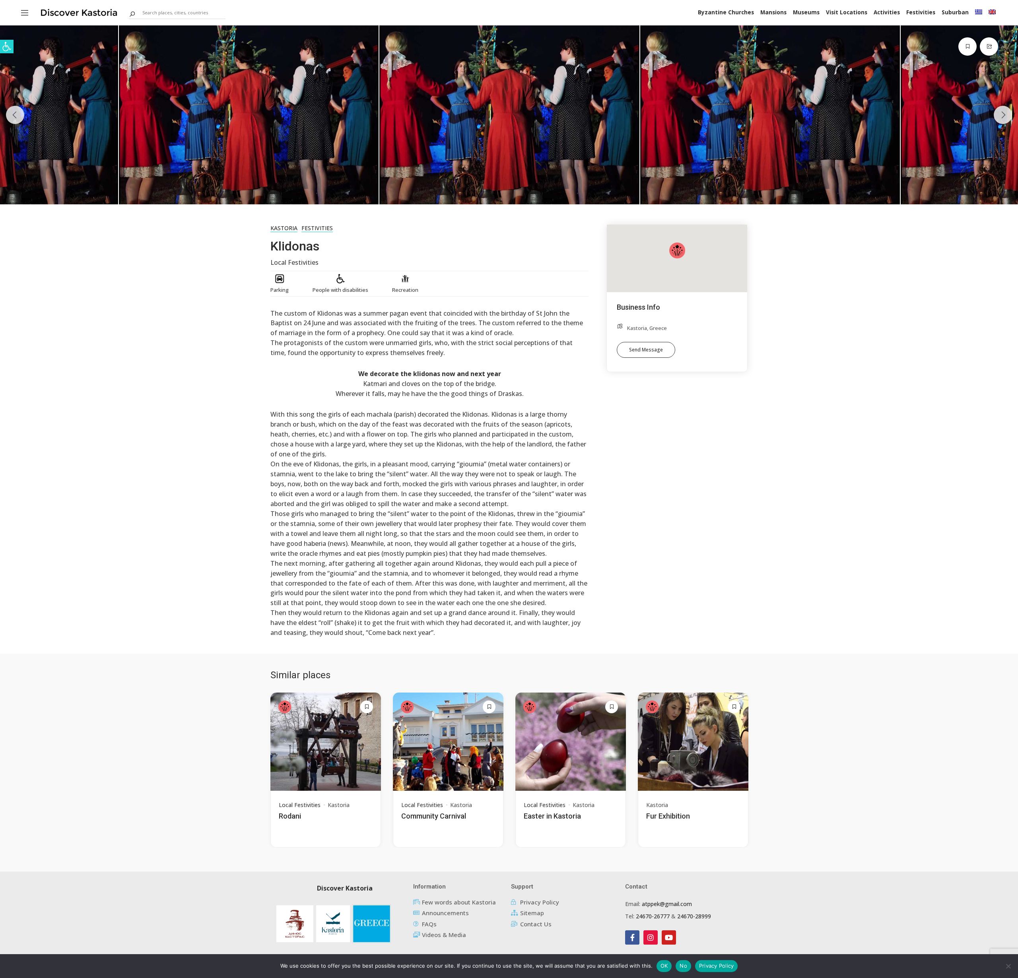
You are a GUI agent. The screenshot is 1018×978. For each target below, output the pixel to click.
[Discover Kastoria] (79, 12)
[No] (1008, 966)
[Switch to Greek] (979, 12)
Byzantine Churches (726, 12)
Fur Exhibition (668, 816)
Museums (806, 12)
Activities (887, 12)
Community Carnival (433, 816)
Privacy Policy (716, 965)
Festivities (920, 12)
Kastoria (283, 228)
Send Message (646, 349)
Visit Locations (846, 12)
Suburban (955, 12)
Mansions (773, 12)
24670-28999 (694, 916)
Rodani (290, 816)
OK (664, 965)
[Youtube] (669, 937)
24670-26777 (653, 916)
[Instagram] (650, 937)
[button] (7, 46)
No (683, 965)
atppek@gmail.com (667, 904)
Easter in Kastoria (552, 816)
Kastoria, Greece (647, 328)
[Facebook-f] (632, 937)
